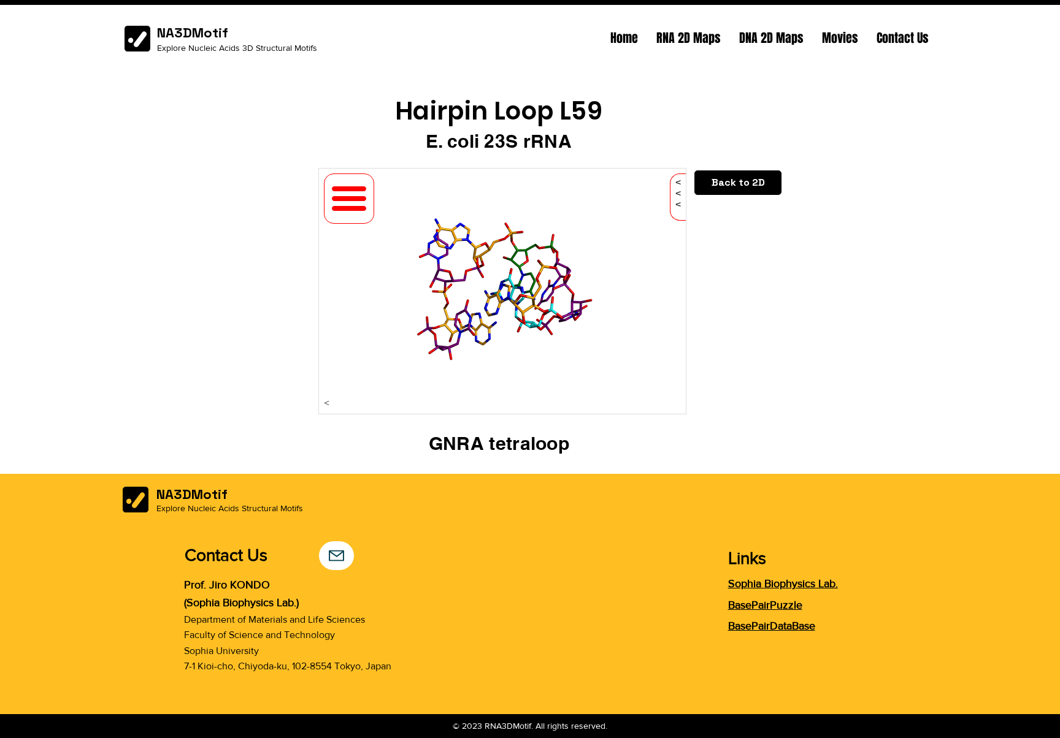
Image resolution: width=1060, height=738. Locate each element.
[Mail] (336, 555)
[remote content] (502, 292)
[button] (688, 38)
